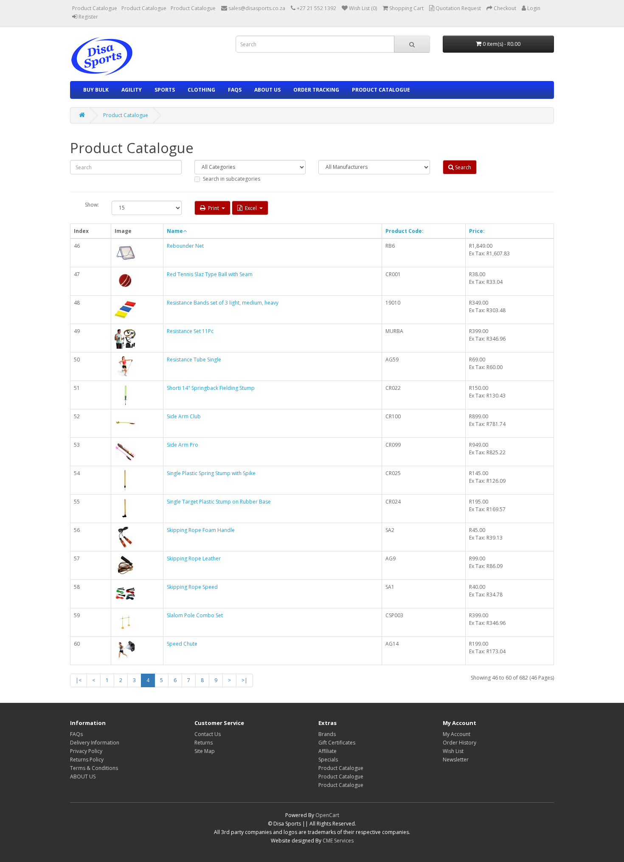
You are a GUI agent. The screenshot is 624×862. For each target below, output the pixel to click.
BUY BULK (96, 89)
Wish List (453, 751)
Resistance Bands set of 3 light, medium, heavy (222, 302)
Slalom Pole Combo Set (195, 615)
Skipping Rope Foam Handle (201, 530)
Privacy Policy (86, 751)
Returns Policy (87, 759)
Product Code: (404, 231)
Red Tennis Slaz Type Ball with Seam (210, 274)
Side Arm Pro (182, 444)
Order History (459, 742)
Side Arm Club (184, 416)
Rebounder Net (185, 245)
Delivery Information (94, 742)
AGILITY (131, 89)
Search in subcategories (231, 178)
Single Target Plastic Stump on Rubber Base (219, 501)
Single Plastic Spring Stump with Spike (211, 473)
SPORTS (165, 89)
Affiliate (327, 751)
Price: (477, 231)
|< (79, 680)
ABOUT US (267, 89)
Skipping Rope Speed (192, 587)
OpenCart (327, 815)
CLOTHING (201, 89)
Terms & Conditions (94, 768)
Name (175, 231)
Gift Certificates (336, 742)
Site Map (204, 751)
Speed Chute (182, 643)
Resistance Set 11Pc (190, 331)
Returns (203, 742)
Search (462, 167)
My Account (456, 734)
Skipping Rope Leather (194, 558)
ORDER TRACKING (316, 89)
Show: (92, 204)
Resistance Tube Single (194, 359)
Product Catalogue (94, 8)
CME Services (338, 840)
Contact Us (207, 734)
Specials (328, 759)
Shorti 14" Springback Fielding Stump (211, 388)
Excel (250, 208)
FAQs (235, 89)
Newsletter (456, 759)
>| (244, 680)
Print (213, 208)
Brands (327, 734)
